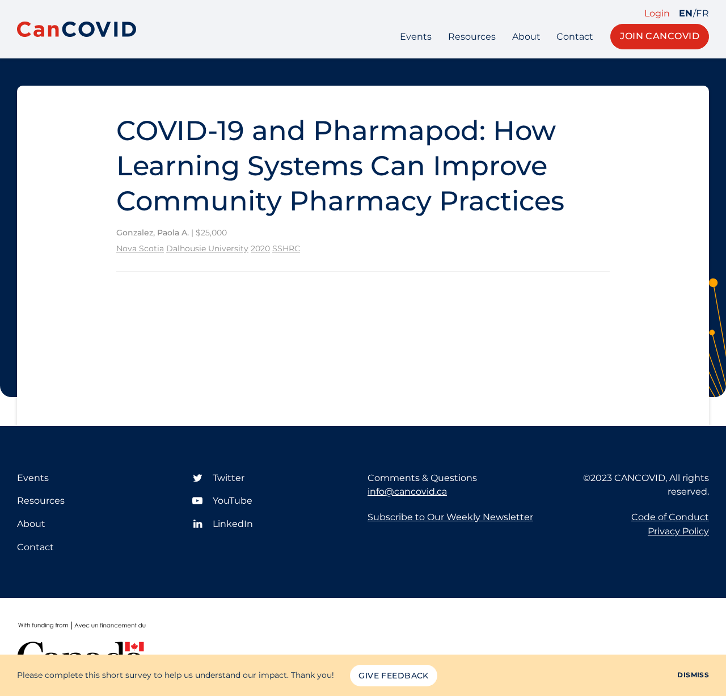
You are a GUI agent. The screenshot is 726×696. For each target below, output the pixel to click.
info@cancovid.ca (407, 491)
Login (657, 13)
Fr (702, 13)
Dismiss (693, 674)
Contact (574, 36)
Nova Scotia (140, 248)
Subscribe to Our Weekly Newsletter (450, 517)
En (686, 13)
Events (416, 36)
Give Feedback (393, 675)
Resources (472, 36)
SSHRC (286, 248)
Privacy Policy (678, 531)
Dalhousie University (207, 248)
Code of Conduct (670, 517)
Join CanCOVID (659, 36)
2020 (260, 248)
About (526, 36)
